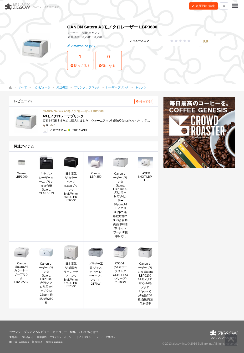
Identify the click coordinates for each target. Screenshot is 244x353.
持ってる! (145, 101)
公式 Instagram (53, 342)
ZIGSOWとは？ (89, 332)
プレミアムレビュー (37, 332)
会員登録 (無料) (205, 6)
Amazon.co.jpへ (83, 46)
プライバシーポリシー (61, 337)
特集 (73, 332)
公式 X (38, 342)
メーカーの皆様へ (105, 337)
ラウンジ (15, 332)
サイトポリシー (84, 337)
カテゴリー (60, 332)
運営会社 (14, 337)
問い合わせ (28, 337)
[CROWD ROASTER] (199, 132)
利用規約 (41, 337)
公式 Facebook (20, 342)
